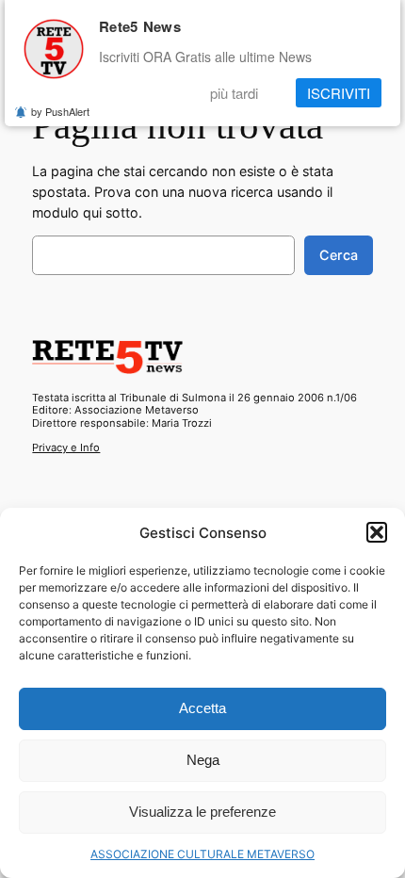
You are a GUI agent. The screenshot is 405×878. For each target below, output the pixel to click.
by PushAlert (60, 111)
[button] (376, 532)
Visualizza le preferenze (202, 812)
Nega (202, 760)
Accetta (202, 708)
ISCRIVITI (338, 93)
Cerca (338, 255)
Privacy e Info (66, 447)
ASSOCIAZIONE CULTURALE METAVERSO (202, 854)
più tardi (234, 93)
